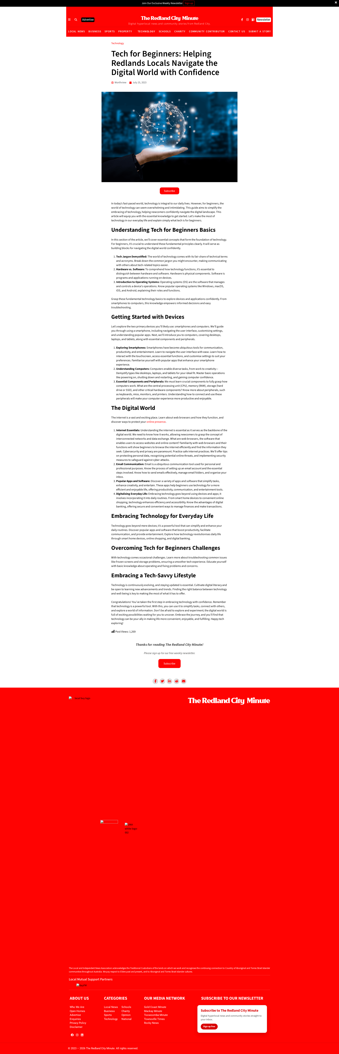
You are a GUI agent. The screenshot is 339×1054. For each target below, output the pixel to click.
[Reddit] (176, 681)
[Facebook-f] (242, 19)
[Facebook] (155, 681)
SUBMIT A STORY (260, 31)
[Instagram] (247, 19)
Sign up (189, 3)
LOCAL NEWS (76, 31)
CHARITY (179, 31)
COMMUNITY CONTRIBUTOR (207, 31)
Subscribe (169, 663)
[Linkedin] (169, 681)
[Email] (183, 681)
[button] (76, 19)
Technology (117, 43)
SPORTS (110, 31)
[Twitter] (162, 681)
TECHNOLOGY (146, 31)
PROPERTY (125, 31)
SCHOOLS (165, 31)
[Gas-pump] (253, 19)
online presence (156, 422)
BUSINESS (94, 31)
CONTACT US (236, 31)
